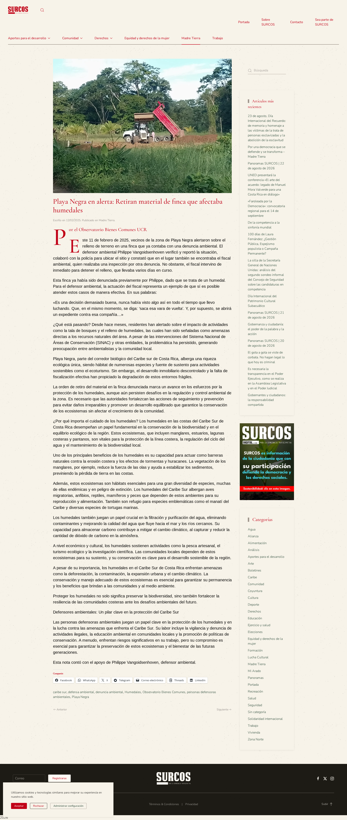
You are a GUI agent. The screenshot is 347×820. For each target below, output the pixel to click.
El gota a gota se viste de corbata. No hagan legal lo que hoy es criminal (266, 357)
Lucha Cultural (258, 657)
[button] (42, 10)
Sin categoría (257, 712)
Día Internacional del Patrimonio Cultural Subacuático (262, 301)
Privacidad (191, 804)
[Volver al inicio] (18, 10)
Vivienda (254, 732)
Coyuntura (255, 591)
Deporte (253, 604)
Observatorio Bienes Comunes (164, 692)
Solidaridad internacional (265, 719)
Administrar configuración (68, 806)
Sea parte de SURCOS (324, 22)
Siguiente (222, 709)
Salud (252, 698)
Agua (251, 529)
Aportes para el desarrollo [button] (27, 38)
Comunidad (256, 584)
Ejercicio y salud (259, 625)
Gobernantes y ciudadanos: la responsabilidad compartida (267, 400)
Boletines (254, 570)
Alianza (253, 536)
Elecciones (255, 632)
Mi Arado (254, 671)
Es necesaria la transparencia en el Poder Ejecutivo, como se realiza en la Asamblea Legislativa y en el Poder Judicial (267, 378)
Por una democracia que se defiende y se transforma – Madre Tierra (266, 152)
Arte (251, 563)
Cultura (253, 598)
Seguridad (255, 705)
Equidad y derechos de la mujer (147, 38)
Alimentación (257, 543)
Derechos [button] (101, 38)
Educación (255, 618)
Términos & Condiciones (164, 804)
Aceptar (19, 806)
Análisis (253, 550)
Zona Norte (255, 739)
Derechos (254, 611)
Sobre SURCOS (268, 22)
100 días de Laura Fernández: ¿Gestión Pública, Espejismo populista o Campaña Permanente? (263, 244)
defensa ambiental (81, 692)
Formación (255, 650)
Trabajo (217, 38)
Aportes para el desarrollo (266, 557)
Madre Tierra (191, 38)
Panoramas (256, 678)
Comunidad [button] (70, 38)
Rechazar (38, 806)
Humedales (133, 692)
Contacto (296, 22)
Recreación (255, 691)
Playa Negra (80, 697)
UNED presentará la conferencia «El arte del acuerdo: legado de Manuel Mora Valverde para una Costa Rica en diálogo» (267, 185)
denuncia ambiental (109, 692)
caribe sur (59, 692)
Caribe (252, 577)
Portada (243, 22)
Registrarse (59, 778)
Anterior (62, 709)
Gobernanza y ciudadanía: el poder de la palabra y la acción (266, 329)
